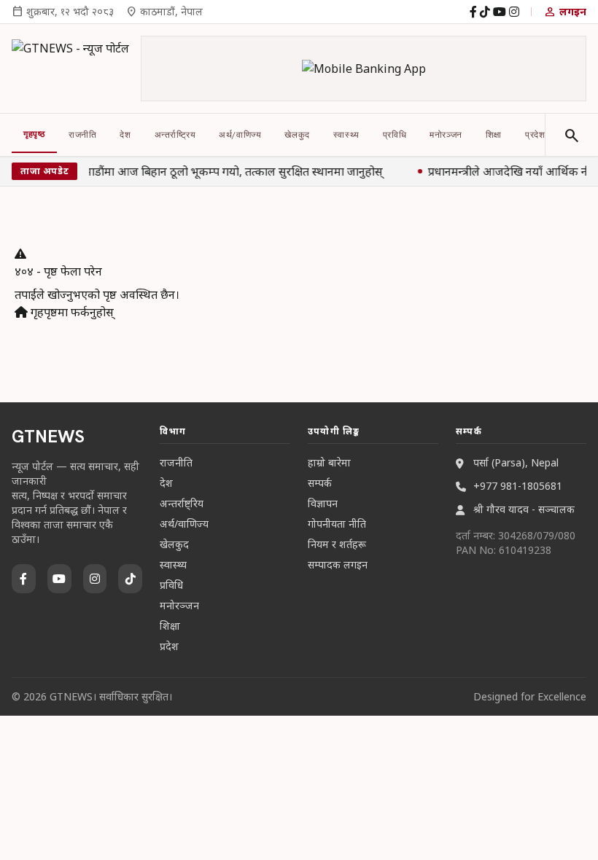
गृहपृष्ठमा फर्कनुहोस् (71, 312)
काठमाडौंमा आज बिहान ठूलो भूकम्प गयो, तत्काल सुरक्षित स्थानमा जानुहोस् (223, 171)
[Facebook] (473, 12)
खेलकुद (296, 135)
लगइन (564, 11)
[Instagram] (514, 12)
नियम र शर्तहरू (337, 544)
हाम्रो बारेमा (329, 462)
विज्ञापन (323, 503)
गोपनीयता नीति (337, 524)
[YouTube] (499, 12)
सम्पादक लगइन (338, 564)
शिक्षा (494, 135)
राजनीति (82, 135)
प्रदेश (535, 135)
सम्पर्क (320, 483)
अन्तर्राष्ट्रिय (175, 135)
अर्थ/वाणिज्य (240, 135)
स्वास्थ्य (346, 135)
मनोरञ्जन (446, 135)
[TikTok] (485, 12)
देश (125, 135)
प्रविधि (394, 135)
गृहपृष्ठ (34, 134)
